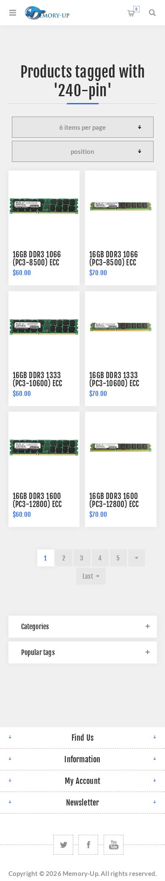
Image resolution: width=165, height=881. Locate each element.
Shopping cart (136, 9)
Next (136, 557)
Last (87, 576)
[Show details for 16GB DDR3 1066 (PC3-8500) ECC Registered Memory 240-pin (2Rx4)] (44, 206)
